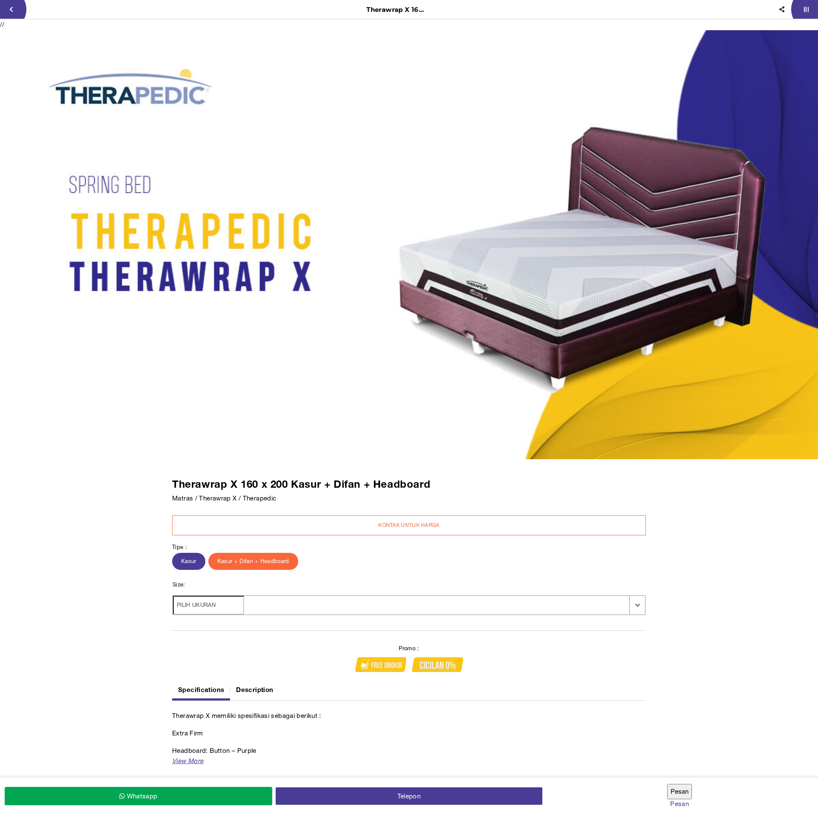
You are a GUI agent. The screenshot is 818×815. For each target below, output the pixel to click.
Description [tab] (254, 689)
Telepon (409, 796)
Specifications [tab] (201, 689)
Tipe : (179, 547)
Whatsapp (141, 796)
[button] (187, 760)
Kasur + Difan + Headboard (253, 561)
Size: (179, 584)
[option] (409, 244)
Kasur (188, 561)
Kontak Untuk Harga (408, 525)
